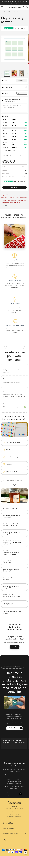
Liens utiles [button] (8, 823)
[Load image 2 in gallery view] (14, 73)
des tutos (13, 769)
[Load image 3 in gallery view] (22, 73)
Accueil (6, 11)
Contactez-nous (13, 793)
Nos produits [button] (8, 828)
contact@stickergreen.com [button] (14, 816)
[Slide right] (27, 73)
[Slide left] (1, 73)
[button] (2, 7)
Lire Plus (4, 205)
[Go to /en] (14, 7)
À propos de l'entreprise (11, 728)
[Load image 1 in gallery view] (7, 73)
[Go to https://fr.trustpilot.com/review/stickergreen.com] (9, 28)
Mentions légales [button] (10, 833)
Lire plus (14, 647)
